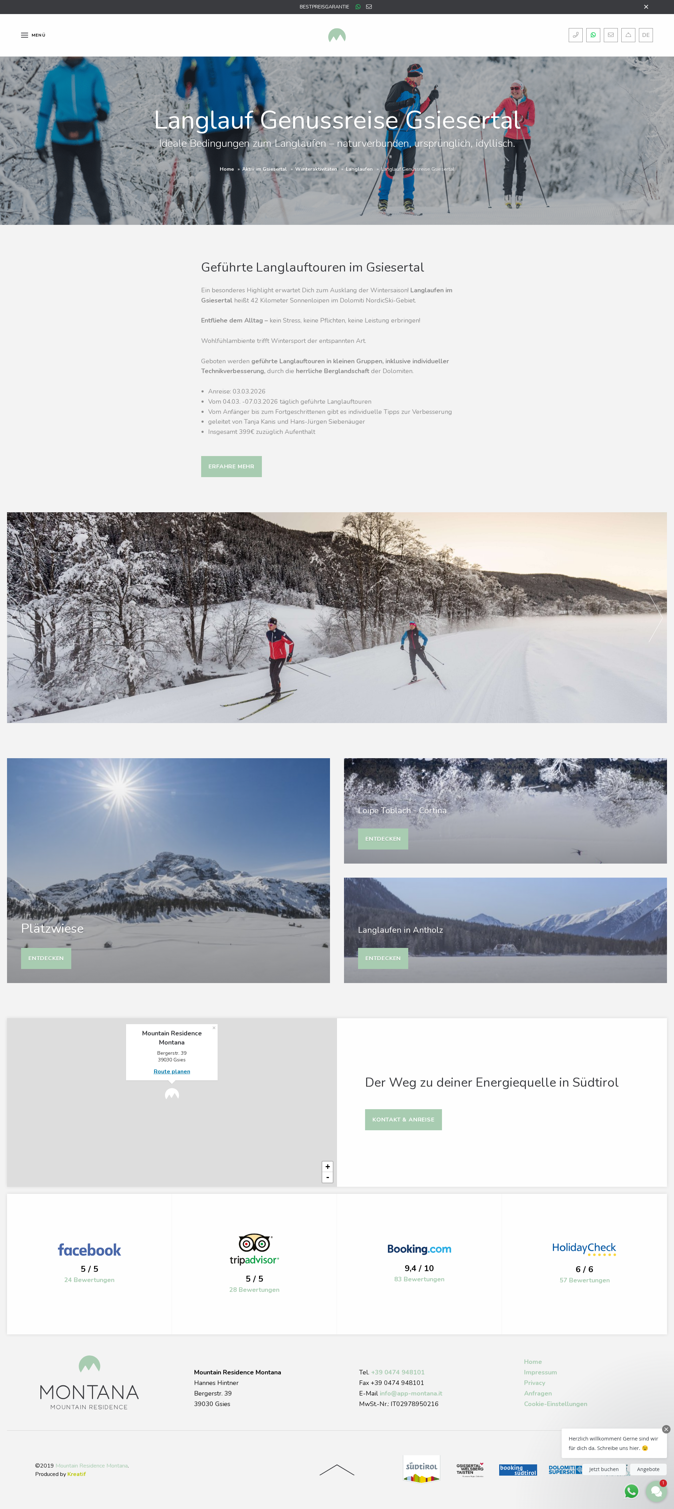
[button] (614, 1443)
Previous (18, 617)
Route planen (172, 1071)
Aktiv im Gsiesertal (264, 169)
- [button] (327, 1177)
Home (227, 169)
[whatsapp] (358, 7)
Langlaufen (359, 169)
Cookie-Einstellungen (555, 1404)
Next (656, 617)
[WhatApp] (593, 35)
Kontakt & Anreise (403, 1120)
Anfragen (538, 1393)
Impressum (540, 1372)
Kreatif (76, 1474)
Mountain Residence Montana (91, 1466)
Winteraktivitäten (316, 169)
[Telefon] (576, 35)
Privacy (534, 1383)
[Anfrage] (628, 35)
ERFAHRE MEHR (232, 466)
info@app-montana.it (411, 1393)
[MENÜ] (25, 35)
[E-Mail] (611, 35)
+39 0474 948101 (398, 1372)
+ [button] (327, 1166)
